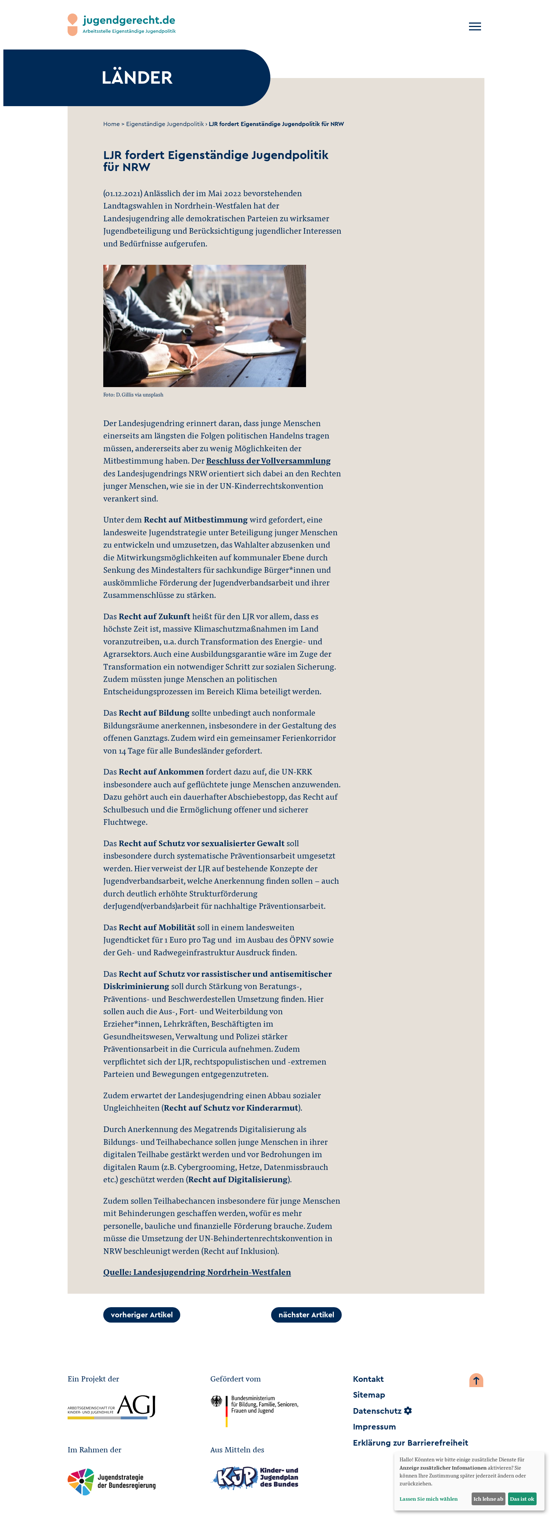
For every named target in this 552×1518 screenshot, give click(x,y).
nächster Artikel (306, 1315)
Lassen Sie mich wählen (429, 1498)
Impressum (374, 1427)
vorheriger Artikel (142, 1315)
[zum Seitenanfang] (476, 1381)
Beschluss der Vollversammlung (268, 460)
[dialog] (469, 1481)
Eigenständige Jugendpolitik (165, 124)
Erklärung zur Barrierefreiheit (410, 1443)
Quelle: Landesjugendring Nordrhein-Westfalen (197, 1271)
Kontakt (368, 1379)
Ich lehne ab (488, 1498)
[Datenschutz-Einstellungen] (408, 1411)
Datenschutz (377, 1411)
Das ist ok (522, 1498)
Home (111, 124)
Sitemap (369, 1395)
